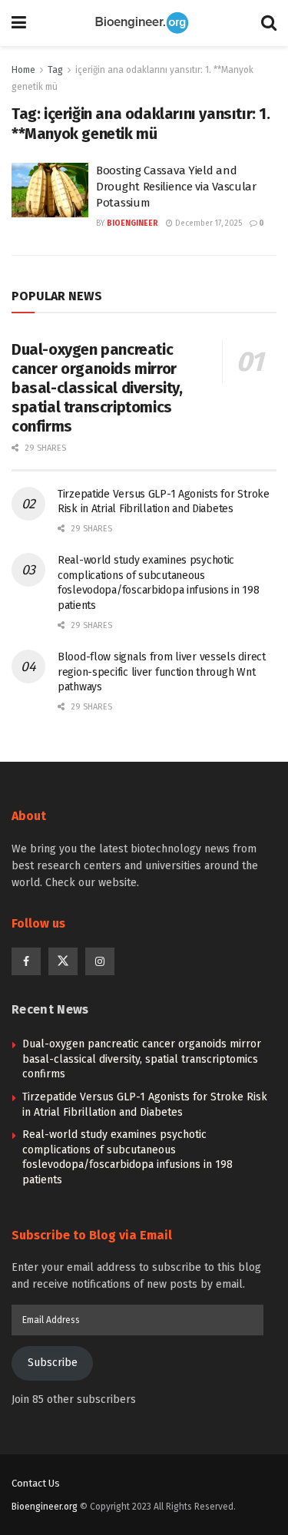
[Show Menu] (19, 23)
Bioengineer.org (45, 1506)
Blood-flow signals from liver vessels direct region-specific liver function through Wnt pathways (162, 671)
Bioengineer (132, 223)
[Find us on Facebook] (26, 961)
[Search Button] (268, 23)
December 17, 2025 (207, 223)
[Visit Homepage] (143, 23)
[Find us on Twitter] (63, 961)
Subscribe (53, 1362)
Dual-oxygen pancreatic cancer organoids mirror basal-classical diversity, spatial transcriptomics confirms (97, 387)
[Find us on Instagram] (99, 961)
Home (23, 70)
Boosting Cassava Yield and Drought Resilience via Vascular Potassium (176, 187)
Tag (55, 70)
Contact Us (36, 1483)
